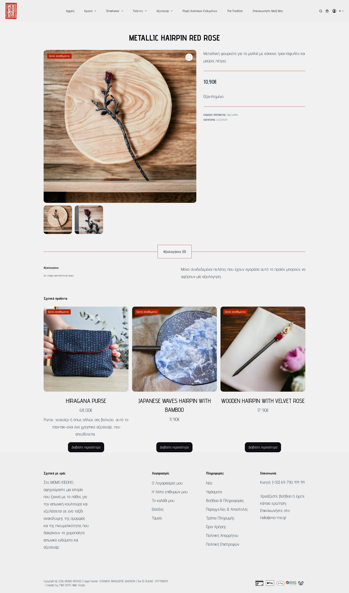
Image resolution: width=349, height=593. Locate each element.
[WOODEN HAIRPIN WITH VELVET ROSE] (262, 349)
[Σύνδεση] (334, 11)
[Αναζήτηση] (320, 11)
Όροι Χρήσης (216, 526)
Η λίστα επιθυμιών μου (170, 491)
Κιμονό (88, 11)
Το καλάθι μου (163, 500)
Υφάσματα (214, 491)
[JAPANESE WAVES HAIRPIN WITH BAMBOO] (174, 349)
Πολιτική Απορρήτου (222, 535)
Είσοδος (158, 509)
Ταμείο (157, 518)
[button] (341, 11)
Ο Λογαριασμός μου (167, 483)
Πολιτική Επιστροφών (222, 544)
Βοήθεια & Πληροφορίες (225, 500)
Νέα (209, 483)
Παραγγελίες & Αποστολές (227, 509)
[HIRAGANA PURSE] (86, 349)
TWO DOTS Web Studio (72, 585)
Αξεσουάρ (163, 11)
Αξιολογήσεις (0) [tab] (174, 251)
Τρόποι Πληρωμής (220, 518)
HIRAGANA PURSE (86, 400)
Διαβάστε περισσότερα (86, 447)
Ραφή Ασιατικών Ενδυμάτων (199, 11)
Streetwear (112, 11)
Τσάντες (138, 11)
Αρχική (70, 11)
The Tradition (235, 11)
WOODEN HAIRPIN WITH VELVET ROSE (263, 400)
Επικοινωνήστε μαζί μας (268, 11)
